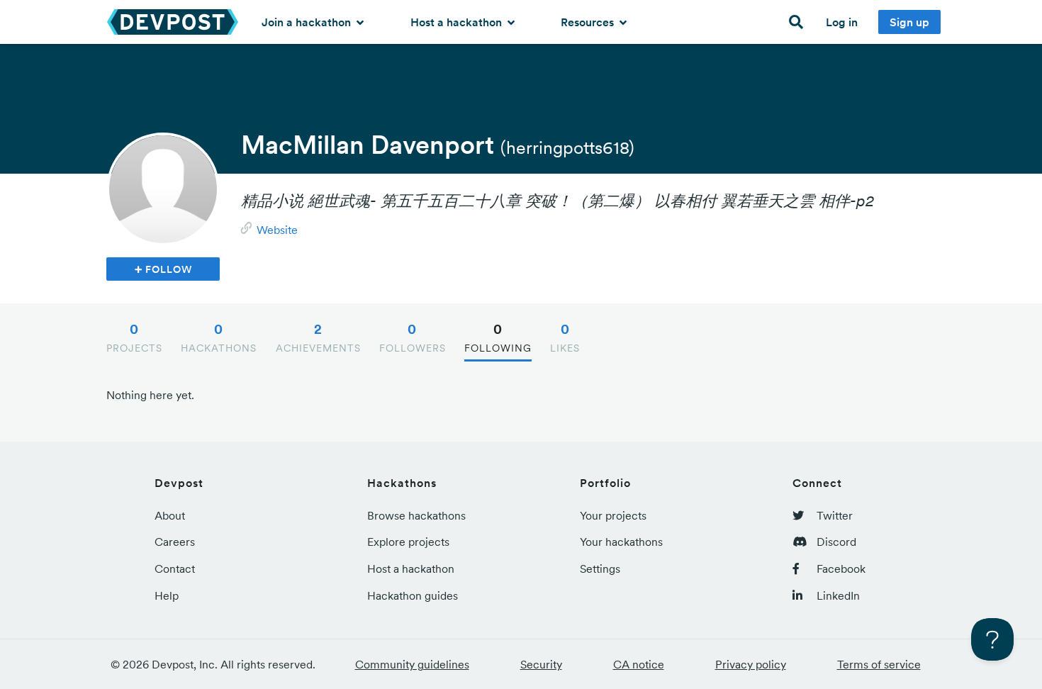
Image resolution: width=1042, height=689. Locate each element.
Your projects (613, 515)
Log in (842, 22)
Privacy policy (750, 664)
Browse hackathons (416, 515)
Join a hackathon (308, 22)
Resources (589, 22)
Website (277, 230)
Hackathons (219, 337)
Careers (175, 541)
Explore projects (408, 541)
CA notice (638, 664)
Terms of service (879, 664)
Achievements (318, 337)
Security (541, 664)
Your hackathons (621, 541)
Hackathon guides (412, 595)
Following (498, 337)
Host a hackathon (457, 22)
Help (167, 595)
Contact (175, 568)
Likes (565, 337)
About (170, 515)
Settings (600, 568)
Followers (412, 337)
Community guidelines (412, 664)
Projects (134, 337)
